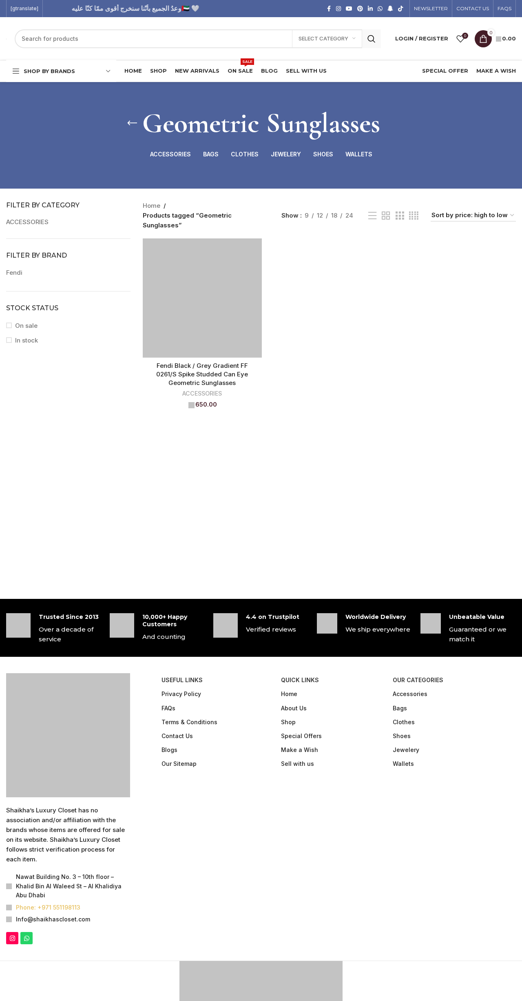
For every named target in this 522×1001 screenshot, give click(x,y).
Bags (400, 708)
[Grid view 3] (400, 215)
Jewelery (406, 749)
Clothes (404, 721)
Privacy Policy (181, 693)
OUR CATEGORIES (418, 679)
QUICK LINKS (300, 679)
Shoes (402, 735)
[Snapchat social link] (390, 8)
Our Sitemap (179, 763)
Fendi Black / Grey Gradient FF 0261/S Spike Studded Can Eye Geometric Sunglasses (202, 374)
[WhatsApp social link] (380, 8)
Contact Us (177, 735)
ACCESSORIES (27, 222)
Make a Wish (299, 749)
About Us (294, 708)
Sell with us (297, 763)
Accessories (410, 693)
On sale (26, 325)
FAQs (168, 708)
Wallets (403, 763)
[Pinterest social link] (360, 8)
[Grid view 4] (413, 215)
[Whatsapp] (26, 938)
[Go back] (132, 123)
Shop (288, 721)
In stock (26, 340)
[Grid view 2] (386, 215)
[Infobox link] (54, 628)
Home (151, 205)
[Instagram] (12, 938)
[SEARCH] (371, 38)
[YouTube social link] (349, 8)
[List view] (372, 215)
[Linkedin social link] (370, 8)
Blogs (169, 749)
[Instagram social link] (338, 8)
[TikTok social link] (400, 8)
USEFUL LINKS (182, 679)
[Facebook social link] (329, 8)
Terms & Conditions (189, 721)
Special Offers (301, 735)
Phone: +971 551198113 (48, 907)
